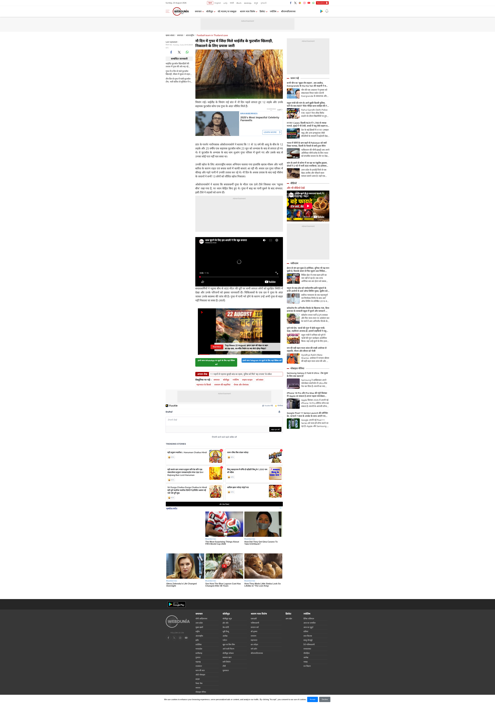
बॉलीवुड (209, 11)
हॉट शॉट (226, 606)
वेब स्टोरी (226, 611)
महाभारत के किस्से (203, 382)
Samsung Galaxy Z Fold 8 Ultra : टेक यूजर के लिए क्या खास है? (307, 374)
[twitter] (295, 3)
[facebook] (291, 3)
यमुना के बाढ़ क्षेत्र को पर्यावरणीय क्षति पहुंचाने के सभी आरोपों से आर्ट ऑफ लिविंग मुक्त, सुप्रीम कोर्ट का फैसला (308, 289)
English (217, 3)
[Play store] (321, 11)
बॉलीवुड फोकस (228, 637)
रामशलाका (307, 632)
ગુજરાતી (263, 3)
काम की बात (200, 654)
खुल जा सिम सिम (229, 628)
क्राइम (198, 662)
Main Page (171, 685)
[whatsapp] (187, 52)
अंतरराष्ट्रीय (190, 35)
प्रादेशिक (199, 628)
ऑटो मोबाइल (200, 658)
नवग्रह (305, 645)
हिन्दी (210, 3)
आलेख (225, 619)
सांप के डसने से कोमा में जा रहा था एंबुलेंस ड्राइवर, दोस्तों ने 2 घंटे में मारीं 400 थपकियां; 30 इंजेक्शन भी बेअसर (307, 164)
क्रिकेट (262, 11)
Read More (217, 345)
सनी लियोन (226, 645)
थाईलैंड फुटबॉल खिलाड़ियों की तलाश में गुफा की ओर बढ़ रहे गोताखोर (177, 65)
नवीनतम (294, 263)
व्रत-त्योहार (254, 628)
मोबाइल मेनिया (297, 368)
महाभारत (254, 624)
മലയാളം (247, 3)
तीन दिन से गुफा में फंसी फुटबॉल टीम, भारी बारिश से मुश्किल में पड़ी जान (179, 80)
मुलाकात (226, 654)
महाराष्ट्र (198, 645)
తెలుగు (238, 3)
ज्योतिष (273, 11)
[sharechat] (300, 3)
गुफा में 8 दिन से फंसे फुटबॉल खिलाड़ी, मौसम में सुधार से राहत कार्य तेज (178, 72)
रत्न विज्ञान (307, 650)
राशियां (305, 615)
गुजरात (198, 641)
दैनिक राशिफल (308, 602)
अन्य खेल (289, 602)
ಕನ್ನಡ (256, 3)
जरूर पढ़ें (294, 78)
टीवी (224, 650)
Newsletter (321, 3)
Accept (312, 699)
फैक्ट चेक (199, 667)
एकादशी (254, 602)
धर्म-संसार (259, 377)
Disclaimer (202, 685)
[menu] (168, 11)
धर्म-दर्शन (254, 632)
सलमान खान (227, 641)
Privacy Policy (225, 685)
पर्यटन (225, 624)
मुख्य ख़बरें (199, 611)
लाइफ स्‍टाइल (247, 377)
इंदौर (197, 624)
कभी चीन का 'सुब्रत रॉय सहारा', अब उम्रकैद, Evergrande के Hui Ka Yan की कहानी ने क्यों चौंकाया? (307, 84)
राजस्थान (199, 650)
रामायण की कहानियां (222, 382)
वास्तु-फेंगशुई (307, 624)
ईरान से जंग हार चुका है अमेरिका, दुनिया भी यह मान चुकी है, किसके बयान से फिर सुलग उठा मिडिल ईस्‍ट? (308, 269)
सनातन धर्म (255, 611)
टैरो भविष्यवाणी (309, 628)
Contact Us (213, 685)
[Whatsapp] (313, 3)
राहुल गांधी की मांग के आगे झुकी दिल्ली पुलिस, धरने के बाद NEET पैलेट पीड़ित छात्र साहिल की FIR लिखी (308, 104)
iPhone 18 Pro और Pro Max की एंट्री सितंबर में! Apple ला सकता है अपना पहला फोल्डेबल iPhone (307, 394)
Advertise (191, 685)
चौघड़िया (306, 637)
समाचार (198, 11)
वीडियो (293, 183)
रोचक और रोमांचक (241, 382)
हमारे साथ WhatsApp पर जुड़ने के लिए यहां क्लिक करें (216, 360)
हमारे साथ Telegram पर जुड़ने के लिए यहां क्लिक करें (262, 358)
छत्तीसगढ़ (199, 637)
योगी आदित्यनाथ (201, 602)
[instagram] (304, 3)
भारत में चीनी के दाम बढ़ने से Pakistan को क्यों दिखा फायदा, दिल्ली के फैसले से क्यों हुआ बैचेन (307, 144)
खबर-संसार (170, 35)
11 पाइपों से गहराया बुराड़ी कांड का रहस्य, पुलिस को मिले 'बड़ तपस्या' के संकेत (241, 371)
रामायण (253, 619)
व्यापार (198, 671)
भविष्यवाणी (255, 606)
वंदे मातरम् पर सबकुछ (227, 11)
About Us (181, 685)
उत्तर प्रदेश (199, 606)
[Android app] (177, 588)
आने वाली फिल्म (228, 632)
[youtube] (309, 3)
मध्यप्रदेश (199, 632)
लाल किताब (307, 619)
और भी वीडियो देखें (296, 188)
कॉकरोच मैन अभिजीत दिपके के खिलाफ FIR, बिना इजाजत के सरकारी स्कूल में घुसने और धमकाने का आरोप (308, 309)
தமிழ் (225, 3)
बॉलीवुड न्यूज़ (227, 602)
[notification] (326, 11)
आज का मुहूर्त (308, 611)
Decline (325, 699)
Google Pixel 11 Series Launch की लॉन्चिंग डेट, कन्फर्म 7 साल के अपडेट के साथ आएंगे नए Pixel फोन (307, 414)
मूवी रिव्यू (226, 615)
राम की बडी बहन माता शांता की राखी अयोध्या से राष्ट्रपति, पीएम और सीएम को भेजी (307, 349)
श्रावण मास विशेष (247, 11)
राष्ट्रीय (198, 615)
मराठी (232, 3)
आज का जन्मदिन (309, 606)
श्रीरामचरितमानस (288, 11)
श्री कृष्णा (254, 615)
